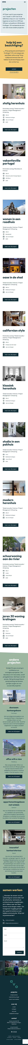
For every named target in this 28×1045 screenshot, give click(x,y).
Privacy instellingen (17, 1039)
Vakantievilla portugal (14, 997)
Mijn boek (14, 1011)
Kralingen (14, 1009)
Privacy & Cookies (10, 1039)
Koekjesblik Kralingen (14, 1013)
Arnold (14, 1006)
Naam (5, 929)
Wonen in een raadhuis (14, 999)
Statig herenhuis (14, 994)
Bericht (5, 941)
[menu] (24, 2)
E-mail (5, 935)
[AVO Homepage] (4, 1)
